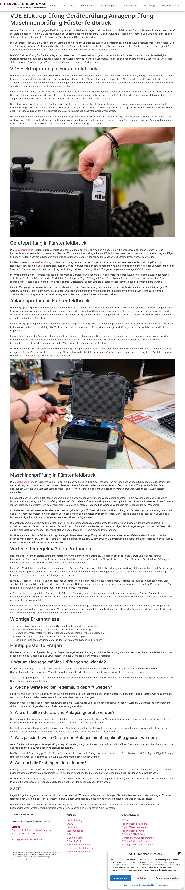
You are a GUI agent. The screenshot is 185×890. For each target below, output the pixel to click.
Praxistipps (150, 5)
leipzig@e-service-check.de (27, 839)
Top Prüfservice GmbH (133, 830)
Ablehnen (142, 878)
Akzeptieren (120, 878)
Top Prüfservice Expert (134, 823)
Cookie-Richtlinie (131, 885)
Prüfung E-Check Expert (134, 841)
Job (68, 834)
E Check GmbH (74, 841)
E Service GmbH (75, 837)
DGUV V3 (71, 827)
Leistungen (86, 5)
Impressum (163, 885)
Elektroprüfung (28, 75)
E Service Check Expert (80, 844)
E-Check (126, 820)
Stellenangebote (109, 5)
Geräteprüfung (80, 91)
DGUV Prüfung (74, 820)
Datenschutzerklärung (148, 885)
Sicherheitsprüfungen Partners (138, 837)
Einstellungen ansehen (167, 878)
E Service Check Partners (80, 848)
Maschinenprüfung (24, 481)
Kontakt (54, 5)
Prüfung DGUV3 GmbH (134, 834)
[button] (179, 853)
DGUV (69, 823)
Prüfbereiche (131, 5)
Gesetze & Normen (172, 5)
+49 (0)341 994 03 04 (24, 833)
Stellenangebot (74, 830)
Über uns (69, 5)
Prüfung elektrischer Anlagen (137, 844)
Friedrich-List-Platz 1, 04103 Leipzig (31, 830)
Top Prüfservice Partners (135, 827)
